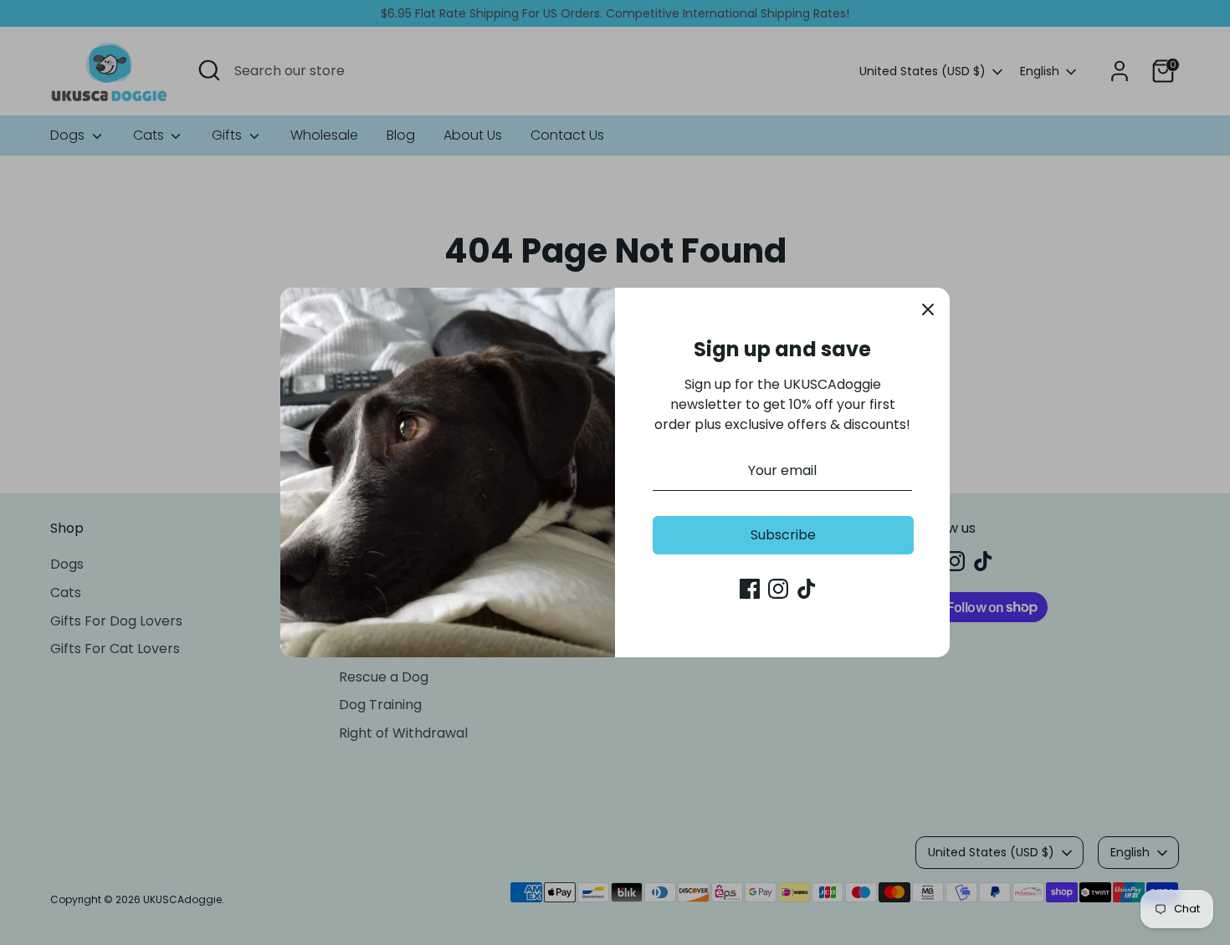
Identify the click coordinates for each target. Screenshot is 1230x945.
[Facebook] (750, 589)
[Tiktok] (807, 589)
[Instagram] (778, 589)
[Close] (928, 309)
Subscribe (783, 534)
